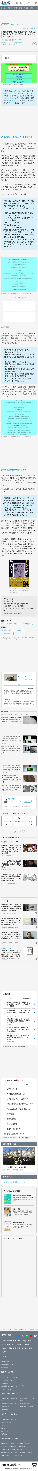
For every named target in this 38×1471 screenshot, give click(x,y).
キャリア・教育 (27, 1348)
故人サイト (9, 100)
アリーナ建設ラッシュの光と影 (14, 1167)
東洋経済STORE (6, 1383)
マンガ (3, 1344)
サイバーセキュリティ (8, 1364)
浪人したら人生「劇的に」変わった (18, 1109)
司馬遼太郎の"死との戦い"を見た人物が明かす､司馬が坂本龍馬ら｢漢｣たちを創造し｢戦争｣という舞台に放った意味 (11, 907)
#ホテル (22, 1182)
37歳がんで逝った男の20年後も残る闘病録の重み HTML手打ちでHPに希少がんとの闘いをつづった (11, 769)
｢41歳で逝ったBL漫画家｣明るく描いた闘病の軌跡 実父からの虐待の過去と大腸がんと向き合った (11, 740)
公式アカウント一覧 (23, 1443)
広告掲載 (4, 1446)
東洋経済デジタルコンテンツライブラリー (14, 1386)
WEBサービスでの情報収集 (17, 1446)
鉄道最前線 (4, 1367)
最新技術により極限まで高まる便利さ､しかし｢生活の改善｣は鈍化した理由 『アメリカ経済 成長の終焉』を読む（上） (11, 953)
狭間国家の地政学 (18, 1222)
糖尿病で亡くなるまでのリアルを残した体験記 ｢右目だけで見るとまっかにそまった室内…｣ (19, 34)
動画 (32, 8)
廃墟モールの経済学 (13, 1129)
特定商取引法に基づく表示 (9, 1452)
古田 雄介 (4, 43)
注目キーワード (9, 1177)
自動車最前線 (11, 1119)
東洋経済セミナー (25, 1403)
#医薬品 (19, 630)
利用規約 (4, 1434)
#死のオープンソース (17, 25)
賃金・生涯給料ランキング (15, 1134)
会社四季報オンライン (8, 1380)
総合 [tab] (11, 998)
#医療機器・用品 (6, 630)
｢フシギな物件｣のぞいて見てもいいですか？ (21, 1104)
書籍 (26, 1344)
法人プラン (4, 1428)
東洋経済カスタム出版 (26, 1406)
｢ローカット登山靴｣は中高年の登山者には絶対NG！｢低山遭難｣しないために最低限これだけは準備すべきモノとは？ (11, 921)
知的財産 (19, 1449)
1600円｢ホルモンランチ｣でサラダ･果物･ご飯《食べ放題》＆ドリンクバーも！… (18, 1037)
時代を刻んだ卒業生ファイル (16, 1094)
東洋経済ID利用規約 (26, 1452)
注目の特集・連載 (9, 1144)
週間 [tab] (27, 1084)
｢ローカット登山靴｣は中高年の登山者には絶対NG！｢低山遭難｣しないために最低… (18, 1029)
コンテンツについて (7, 1422)
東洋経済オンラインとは (8, 1419)
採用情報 (11, 1443)
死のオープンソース (25, 676)
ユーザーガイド (6, 1431)
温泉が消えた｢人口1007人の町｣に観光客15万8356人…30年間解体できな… (18, 1012)
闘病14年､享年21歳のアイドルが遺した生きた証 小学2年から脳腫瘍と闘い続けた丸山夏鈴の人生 (11, 750)
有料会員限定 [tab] (27, 998)
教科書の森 (4, 1409)
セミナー (10, 1344)
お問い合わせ (18, 1455)
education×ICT (5, 1361)
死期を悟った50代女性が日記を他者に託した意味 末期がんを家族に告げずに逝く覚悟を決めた (11, 721)
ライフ (5, 25)
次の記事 (32, 28)
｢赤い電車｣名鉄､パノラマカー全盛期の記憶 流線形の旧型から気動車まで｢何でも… (18, 1020)
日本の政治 (10, 1114)
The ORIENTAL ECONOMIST (10, 1377)
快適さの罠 (16, 1209)
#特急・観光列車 (13, 1182)
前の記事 (25, 28)
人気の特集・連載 (10, 1080)
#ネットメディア (6, 633)
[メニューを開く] (36, 3)
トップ (3, 8)
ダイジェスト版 (12, 1089)
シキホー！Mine (6, 1389)
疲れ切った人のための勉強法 (22, 1195)
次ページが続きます (19, 298)
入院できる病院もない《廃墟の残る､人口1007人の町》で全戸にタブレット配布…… (18, 1004)
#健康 (15, 624)
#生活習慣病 (26, 624)
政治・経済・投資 (14, 1348)
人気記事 (6, 994)
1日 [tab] (11, 1084)
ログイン (28, 3)
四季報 (19, 1344)
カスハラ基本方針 (6, 1455)
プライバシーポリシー (8, 1449)
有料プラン (4, 1425)
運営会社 (4, 1443)
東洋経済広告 (5, 1406)
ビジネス (4, 1348)
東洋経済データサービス (8, 1403)
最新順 (10, 8)
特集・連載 (18, 8)
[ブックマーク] (34, 44)
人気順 (26, 8)
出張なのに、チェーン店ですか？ (18, 1099)
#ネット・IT (5, 624)
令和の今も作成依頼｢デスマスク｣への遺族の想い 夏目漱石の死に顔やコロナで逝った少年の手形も (11, 779)
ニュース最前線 (12, 1124)
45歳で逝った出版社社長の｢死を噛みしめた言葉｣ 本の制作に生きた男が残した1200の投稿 (11, 788)
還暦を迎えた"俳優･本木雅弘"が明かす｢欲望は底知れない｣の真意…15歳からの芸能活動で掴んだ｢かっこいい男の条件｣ (11, 936)
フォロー (18, 44)
